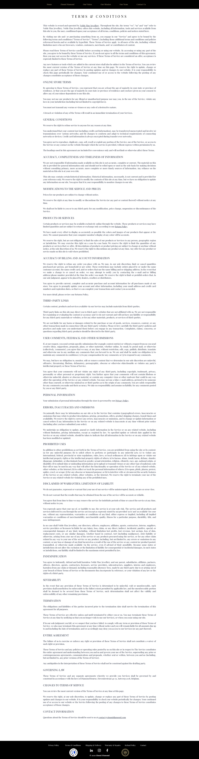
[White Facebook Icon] (107, 750)
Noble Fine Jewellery (89, 25)
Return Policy (121, 226)
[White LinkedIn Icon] (91, 750)
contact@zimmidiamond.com (112, 717)
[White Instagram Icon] (99, 750)
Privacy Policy (122, 400)
